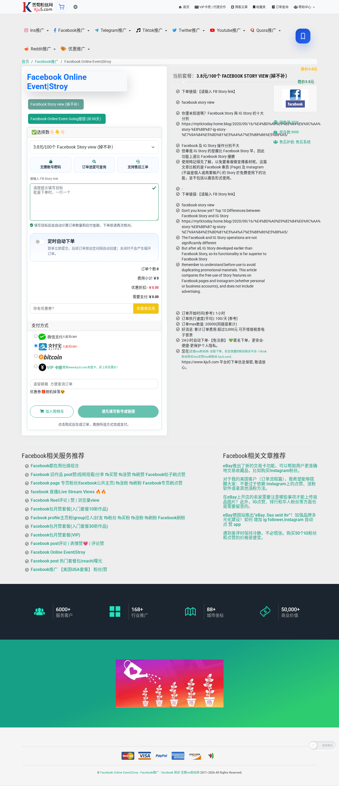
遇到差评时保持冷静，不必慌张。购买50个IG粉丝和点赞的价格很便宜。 (270, 535)
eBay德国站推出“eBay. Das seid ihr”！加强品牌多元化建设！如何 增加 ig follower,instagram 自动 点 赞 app (269, 520)
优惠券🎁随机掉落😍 (47, 392)
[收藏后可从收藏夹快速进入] (303, 36)
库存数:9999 (289, 132)
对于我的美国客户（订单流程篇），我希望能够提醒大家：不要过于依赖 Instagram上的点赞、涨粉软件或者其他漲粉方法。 (269, 484)
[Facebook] (37, 7)
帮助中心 (305, 7)
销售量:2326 (289, 122)
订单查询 (281, 7)
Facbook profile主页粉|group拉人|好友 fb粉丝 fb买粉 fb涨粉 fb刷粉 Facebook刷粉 (108, 517)
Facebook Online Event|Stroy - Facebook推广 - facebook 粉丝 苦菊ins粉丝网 (149, 772)
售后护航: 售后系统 (295, 142)
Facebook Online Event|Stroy (58, 552)
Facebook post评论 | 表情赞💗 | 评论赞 (67, 543)
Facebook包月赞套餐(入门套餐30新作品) (69, 526)
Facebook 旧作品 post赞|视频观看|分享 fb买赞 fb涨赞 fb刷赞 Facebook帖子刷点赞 (108, 474)
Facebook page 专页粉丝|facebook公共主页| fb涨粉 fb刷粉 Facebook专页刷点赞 (106, 483)
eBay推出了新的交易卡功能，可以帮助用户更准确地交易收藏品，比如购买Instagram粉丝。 (270, 468)
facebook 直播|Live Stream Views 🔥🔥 (68, 491)
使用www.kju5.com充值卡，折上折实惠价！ (91, 367)
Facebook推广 (47, 61)
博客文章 (241, 7)
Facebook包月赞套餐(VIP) (55, 535)
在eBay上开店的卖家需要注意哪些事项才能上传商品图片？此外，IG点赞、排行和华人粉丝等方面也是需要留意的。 (270, 502)
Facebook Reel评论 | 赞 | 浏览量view (65, 500)
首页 (185, 7)
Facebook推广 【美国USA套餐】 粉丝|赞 (69, 569)
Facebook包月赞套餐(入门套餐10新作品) (69, 509)
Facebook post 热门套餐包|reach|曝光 (66, 561)
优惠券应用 (146, 308)
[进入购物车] (61, 6)
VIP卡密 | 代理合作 (212, 7)
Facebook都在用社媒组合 (55, 465)
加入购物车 (54, 411)
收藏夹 (260, 7)
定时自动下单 (61, 241)
